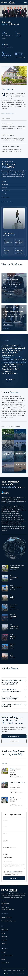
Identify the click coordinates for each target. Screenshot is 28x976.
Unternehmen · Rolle (9, 847)
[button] (8, 434)
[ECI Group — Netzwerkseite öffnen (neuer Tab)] (6, 492)
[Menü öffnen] (25, 2)
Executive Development (8, 921)
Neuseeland (14, 627)
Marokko (13, 617)
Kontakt (3, 943)
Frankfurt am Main (6, 956)
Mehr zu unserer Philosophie (8, 113)
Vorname (5, 820)
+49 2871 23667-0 (14, 741)
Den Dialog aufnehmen (14, 736)
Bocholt (3, 952)
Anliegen (5, 854)
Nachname (6, 827)
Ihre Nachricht (7, 861)
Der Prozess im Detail (7, 202)
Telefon (5, 840)
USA (11, 646)
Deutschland (14, 568)
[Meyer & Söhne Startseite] (8, 2)
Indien (12, 597)
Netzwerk (4, 940)
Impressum (12, 973)
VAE (11, 656)
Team (3, 933)
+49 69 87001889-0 (14, 790)
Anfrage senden (14, 878)
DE (5, 973)
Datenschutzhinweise (14, 871)
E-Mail (5, 833)
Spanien (13, 636)
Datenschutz (20, 973)
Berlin (3, 959)
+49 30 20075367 (13, 804)
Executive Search (6, 917)
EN (7, 973)
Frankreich (14, 577)
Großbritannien (16, 587)
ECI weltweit (5, 962)
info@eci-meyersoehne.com (16, 777)
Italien (12, 607)
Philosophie (4, 930)
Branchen (4, 936)
